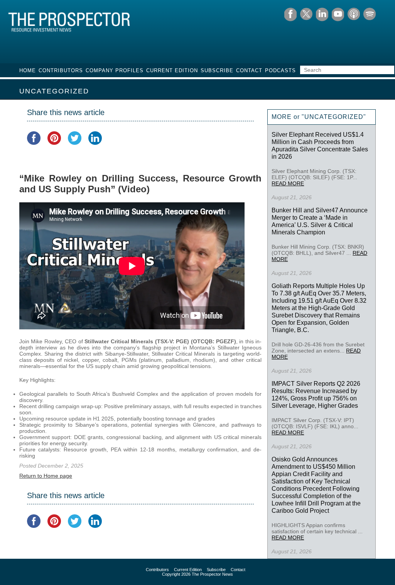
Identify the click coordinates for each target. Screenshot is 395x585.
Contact (249, 70)
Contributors (61, 70)
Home (27, 70)
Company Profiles (114, 70)
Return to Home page (45, 476)
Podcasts (280, 70)
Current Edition (172, 70)
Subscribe (217, 70)
